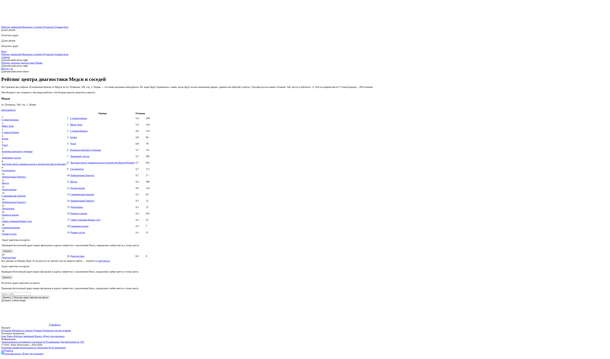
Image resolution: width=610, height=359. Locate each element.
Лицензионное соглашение (16, 342)
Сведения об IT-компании (45, 342)
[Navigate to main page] (25, 24)
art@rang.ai (7, 350)
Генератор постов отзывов (56, 330)
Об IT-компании (57, 347)
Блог (66, 27)
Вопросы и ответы (32, 27)
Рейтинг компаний (11, 27)
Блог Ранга (7, 336)
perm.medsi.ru (8, 110)
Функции (48, 27)
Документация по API (72, 342)
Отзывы (59, 27)
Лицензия (42, 347)
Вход (4, 51)
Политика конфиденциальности (19, 347)
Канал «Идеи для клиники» (50, 336)
